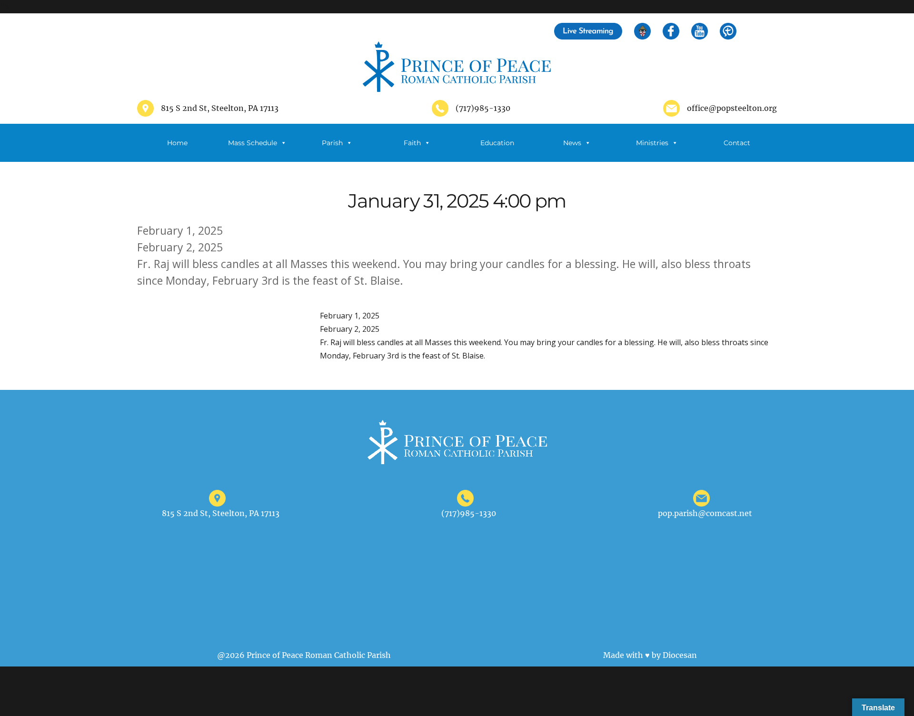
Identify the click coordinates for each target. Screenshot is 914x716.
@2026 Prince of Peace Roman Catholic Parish (304, 655)
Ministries (652, 143)
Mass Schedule (252, 143)
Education (497, 143)
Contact (737, 143)
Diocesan (680, 655)
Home (177, 143)
